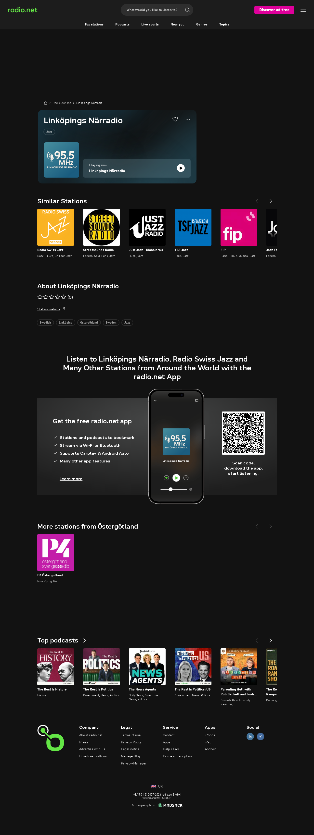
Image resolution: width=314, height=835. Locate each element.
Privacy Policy (131, 742)
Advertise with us (92, 749)
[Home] (46, 103)
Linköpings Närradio (107, 171)
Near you (177, 24)
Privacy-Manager (133, 763)
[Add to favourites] (175, 119)
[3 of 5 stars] (52, 297)
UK (160, 786)
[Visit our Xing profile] (260, 736)
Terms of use (131, 735)
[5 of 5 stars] (63, 297)
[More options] (188, 119)
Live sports (150, 24)
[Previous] (256, 199)
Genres (202, 24)
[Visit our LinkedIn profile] (250, 736)
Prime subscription (177, 756)
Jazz (49, 132)
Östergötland (89, 322)
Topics (224, 24)
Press (83, 742)
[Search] (187, 10)
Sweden (111, 322)
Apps (166, 742)
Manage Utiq (130, 756)
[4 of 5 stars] (58, 297)
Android (211, 749)
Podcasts (122, 24)
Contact (169, 735)
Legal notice (130, 749)
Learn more (71, 478)
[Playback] (181, 168)
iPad (208, 742)
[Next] (271, 199)
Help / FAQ (171, 749)
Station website (48, 309)
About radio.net (91, 735)
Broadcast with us (93, 756)
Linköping (65, 322)
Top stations (94, 24)
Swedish (45, 322)
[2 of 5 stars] (46, 297)
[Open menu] (303, 10)
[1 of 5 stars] (40, 297)
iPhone (210, 735)
